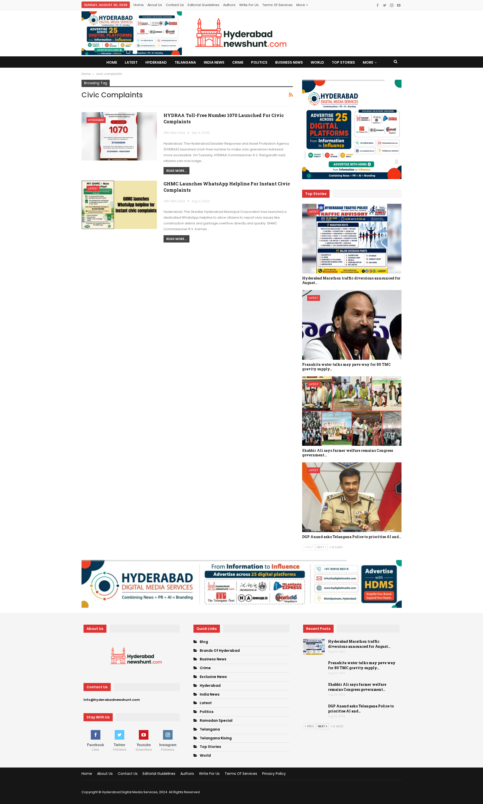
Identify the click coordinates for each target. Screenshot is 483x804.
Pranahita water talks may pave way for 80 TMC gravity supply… (361, 665)
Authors (229, 5)
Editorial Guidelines (203, 5)
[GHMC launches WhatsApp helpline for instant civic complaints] (119, 205)
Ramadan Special (216, 720)
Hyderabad (156, 62)
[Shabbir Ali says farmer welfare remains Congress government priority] (351, 411)
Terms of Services (277, 5)
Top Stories (343, 62)
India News (214, 62)
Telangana (185, 62)
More (301, 5)
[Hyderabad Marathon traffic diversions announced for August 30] (351, 238)
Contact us (175, 5)
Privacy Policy (274, 773)
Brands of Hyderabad (220, 650)
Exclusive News (213, 676)
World (317, 62)
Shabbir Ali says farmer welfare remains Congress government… (357, 687)
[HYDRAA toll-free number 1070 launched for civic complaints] (119, 136)
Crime (237, 62)
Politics (259, 62)
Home (139, 5)
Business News (289, 62)
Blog (204, 641)
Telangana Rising (216, 738)
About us (154, 5)
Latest (131, 62)
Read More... (176, 171)
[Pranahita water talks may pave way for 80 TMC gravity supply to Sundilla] (351, 325)
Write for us (249, 5)
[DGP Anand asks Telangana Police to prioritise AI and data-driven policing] (351, 497)
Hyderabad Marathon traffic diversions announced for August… (359, 644)
